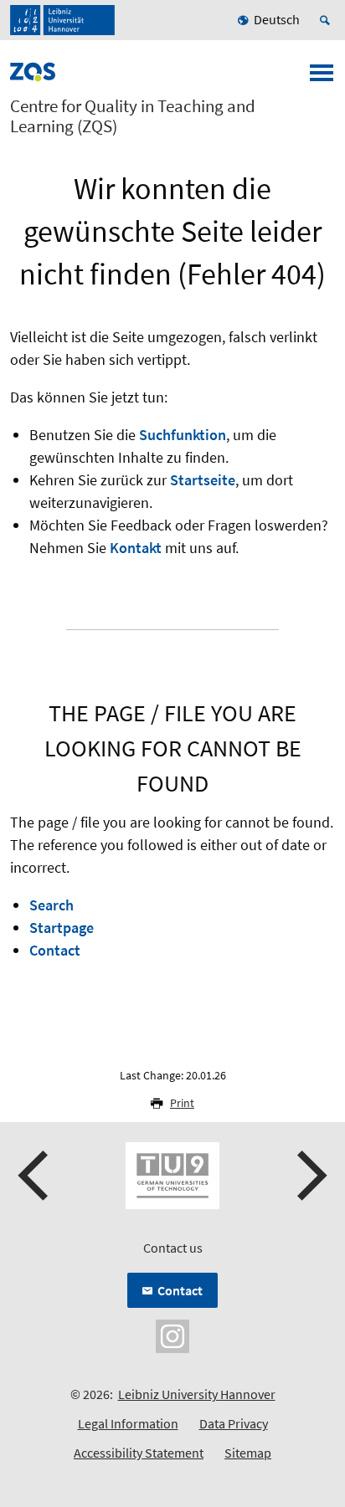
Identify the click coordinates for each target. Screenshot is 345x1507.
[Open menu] (321, 78)
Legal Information (128, 1423)
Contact (54, 950)
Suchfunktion (182, 434)
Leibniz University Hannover (196, 1394)
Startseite (202, 480)
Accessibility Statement (138, 1452)
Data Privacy (233, 1423)
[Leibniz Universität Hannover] (62, 20)
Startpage (61, 927)
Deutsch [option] (277, 19)
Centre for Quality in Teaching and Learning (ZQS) (132, 116)
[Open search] (327, 20)
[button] (35, 1176)
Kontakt (136, 547)
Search (51, 905)
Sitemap (247, 1452)
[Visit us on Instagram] (172, 1334)
